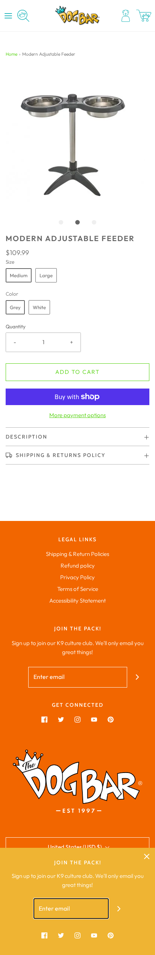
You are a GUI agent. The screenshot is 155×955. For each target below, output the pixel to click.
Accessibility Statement (77, 600)
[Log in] (126, 16)
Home (11, 54)
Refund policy (78, 565)
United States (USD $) (75, 846)
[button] (77, 138)
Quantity (16, 326)
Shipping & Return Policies (77, 553)
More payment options (77, 415)
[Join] (137, 677)
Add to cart (77, 371)
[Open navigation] (8, 15)
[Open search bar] (23, 16)
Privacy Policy (77, 577)
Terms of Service (77, 588)
